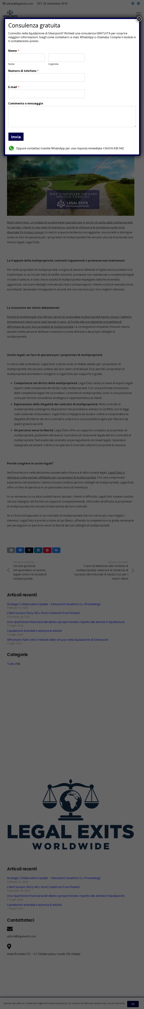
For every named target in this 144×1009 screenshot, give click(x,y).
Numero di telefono (23, 71)
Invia (16, 136)
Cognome (53, 64)
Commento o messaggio (25, 103)
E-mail (13, 87)
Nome (13, 51)
